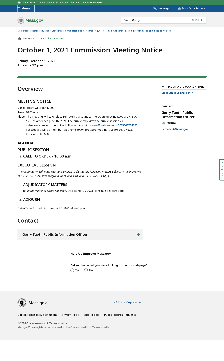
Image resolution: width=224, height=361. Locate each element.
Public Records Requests (36, 31)
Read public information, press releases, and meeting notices (139, 31)
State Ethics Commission (51, 38)
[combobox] (163, 20)
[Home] (19, 31)
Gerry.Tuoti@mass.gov (175, 129)
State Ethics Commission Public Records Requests (78, 31)
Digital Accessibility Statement (37, 315)
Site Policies (91, 315)
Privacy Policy (70, 315)
